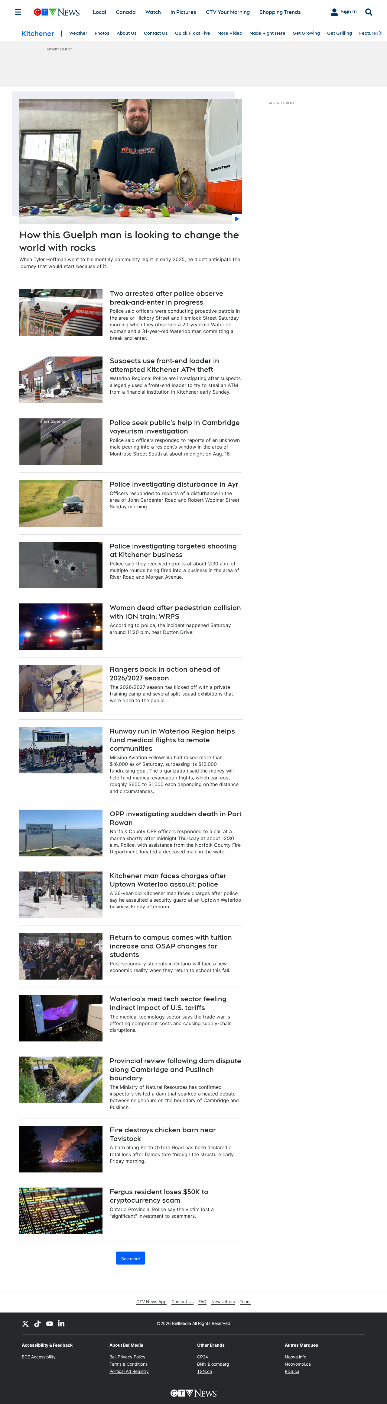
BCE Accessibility (39, 1356)
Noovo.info (295, 1356)
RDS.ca (292, 1371)
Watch (153, 12)
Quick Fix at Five (192, 33)
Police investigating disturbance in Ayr (174, 484)
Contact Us (156, 33)
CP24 (202, 1356)
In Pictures (183, 12)
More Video (229, 33)
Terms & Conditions (128, 1364)
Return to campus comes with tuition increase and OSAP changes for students (171, 945)
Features (369, 33)
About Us (127, 33)
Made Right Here (267, 33)
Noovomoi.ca (298, 1364)
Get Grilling (339, 33)
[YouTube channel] (49, 1323)
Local (99, 12)
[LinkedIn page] (61, 1323)
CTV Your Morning (228, 12)
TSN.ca (204, 1371)
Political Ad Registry (129, 1371)
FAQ (202, 1301)
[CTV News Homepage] (57, 12)
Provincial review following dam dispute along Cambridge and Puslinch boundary (175, 1069)
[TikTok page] (37, 1323)
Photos (102, 33)
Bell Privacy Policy (127, 1356)
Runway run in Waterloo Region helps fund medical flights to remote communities (172, 739)
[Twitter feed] (25, 1323)
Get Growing (306, 33)
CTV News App (151, 1301)
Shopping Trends (280, 12)
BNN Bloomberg (213, 1364)
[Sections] (18, 12)
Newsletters (223, 1301)
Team (245, 1301)
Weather (78, 33)
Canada (126, 12)
